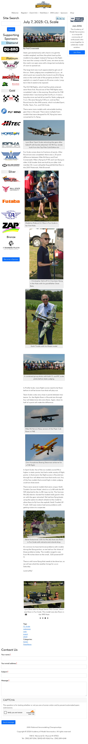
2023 (25, 637)
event (25, 634)
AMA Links (54, 13)
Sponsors (64, 13)
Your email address (9, 663)
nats (25, 632)
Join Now (77, 52)
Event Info (33, 13)
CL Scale (26, 626)
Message (5, 680)
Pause (26, 614)
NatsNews (44, 13)
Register (24, 13)
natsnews (27, 629)
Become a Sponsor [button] (11, 259)
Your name (6, 655)
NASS (25, 642)
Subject (4, 672)
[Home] (43, 4)
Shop (72, 13)
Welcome (14, 13)
